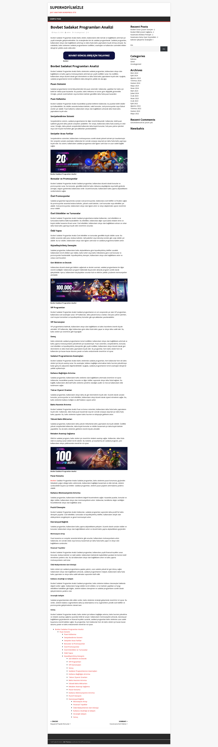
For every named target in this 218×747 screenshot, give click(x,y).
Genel (132, 62)
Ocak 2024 (134, 96)
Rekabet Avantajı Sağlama (79, 686)
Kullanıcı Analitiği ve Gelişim (84, 711)
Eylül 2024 (134, 75)
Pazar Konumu (74, 690)
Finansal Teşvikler (80, 704)
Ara (131, 45)
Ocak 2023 (134, 101)
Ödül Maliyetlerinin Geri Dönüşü (86, 708)
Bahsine (133, 59)
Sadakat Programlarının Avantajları (83, 671)
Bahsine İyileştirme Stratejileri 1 (142, 40)
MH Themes (67, 742)
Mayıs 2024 (134, 86)
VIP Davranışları (75, 665)
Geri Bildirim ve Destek (78, 658)
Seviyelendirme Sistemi (73, 637)
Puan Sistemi (65, 632)
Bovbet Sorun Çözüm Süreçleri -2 (142, 29)
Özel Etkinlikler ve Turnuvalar (76, 650)
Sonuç (71, 668)
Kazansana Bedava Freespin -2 (141, 35)
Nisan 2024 (134, 88)
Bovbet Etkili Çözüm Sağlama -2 (142, 32)
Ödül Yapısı (68, 653)
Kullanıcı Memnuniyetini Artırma (82, 693)
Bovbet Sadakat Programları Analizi (69, 629)
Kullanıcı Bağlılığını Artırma (79, 674)
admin (68, 32)
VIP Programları (75, 662)
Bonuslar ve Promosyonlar (74, 644)
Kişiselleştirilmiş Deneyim (74, 656)
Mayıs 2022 (134, 114)
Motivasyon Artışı (80, 701)
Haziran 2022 (135, 111)
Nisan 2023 (134, 98)
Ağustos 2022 (135, 106)
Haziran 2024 (135, 83)
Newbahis (137, 128)
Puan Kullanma (70, 634)
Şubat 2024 (134, 93)
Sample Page (55, 19)
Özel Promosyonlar (71, 647)
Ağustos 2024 (135, 78)
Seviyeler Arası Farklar (73, 640)
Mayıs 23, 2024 (58, 32)
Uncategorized (79, 32)
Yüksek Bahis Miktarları (78, 683)
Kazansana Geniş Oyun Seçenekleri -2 (144, 37)
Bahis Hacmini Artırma (78, 680)
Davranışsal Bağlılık (76, 699)
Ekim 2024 (134, 73)
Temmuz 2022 (135, 108)
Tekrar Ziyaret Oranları (78, 677)
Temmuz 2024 (135, 81)
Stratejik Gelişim (79, 714)
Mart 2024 (134, 91)
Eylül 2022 (134, 103)
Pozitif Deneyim (75, 696)
